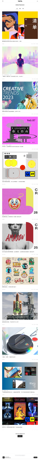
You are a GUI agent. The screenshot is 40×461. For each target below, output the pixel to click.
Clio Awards (3, 250)
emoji (6, 215)
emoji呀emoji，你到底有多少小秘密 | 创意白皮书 (11, 216)
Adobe (6, 180)
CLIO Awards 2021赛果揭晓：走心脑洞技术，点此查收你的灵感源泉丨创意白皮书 (18, 251)
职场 (5, 320)
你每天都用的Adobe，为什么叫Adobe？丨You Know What (13, 181)
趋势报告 (3, 215)
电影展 (5, 390)
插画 (7, 285)
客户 (7, 320)
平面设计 (8, 425)
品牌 (2, 390)
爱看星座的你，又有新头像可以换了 (9, 286)
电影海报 (3, 425)
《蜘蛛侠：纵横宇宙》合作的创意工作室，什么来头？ (12, 76)
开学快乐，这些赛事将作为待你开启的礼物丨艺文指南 (12, 146)
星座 (2, 285)
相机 (5, 355)
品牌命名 (3, 180)
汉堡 (8, 250)
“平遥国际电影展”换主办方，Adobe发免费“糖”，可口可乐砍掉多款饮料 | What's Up (18, 392)
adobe (5, 285)
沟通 (8, 215)
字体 (5, 425)
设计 (6, 250)
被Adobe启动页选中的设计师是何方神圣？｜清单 (11, 41)
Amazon (9, 180)
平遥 (7, 390)
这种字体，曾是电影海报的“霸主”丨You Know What (12, 427)
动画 (7, 355)
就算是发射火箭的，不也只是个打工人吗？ (10, 321)
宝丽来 (3, 355)
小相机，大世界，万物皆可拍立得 (8, 357)
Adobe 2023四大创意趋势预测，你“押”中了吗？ (11, 111)
